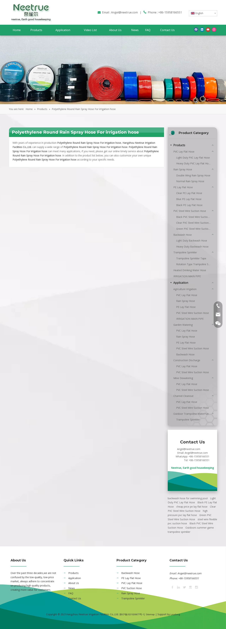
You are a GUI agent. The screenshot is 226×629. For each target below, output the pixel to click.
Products (179, 145)
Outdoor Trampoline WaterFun (191, 413)
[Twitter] (184, 587)
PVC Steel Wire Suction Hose (189, 211)
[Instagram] (214, 29)
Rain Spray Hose (182, 169)
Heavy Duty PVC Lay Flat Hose (193, 163)
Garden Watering (183, 324)
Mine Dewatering (183, 378)
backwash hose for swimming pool (188, 498)
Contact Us (74, 598)
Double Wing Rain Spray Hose (193, 175)
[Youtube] (208, 29)
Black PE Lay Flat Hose (189, 205)
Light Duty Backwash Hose (191, 240)
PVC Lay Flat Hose (183, 151)
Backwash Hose (182, 234)
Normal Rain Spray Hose (190, 181)
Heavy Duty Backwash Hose (192, 246)
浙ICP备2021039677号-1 (131, 614)
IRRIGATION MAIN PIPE (187, 276)
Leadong (175, 614)
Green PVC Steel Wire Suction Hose (195, 228)
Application (180, 283)
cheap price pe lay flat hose (191, 506)
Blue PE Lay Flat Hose (188, 199)
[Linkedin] (202, 29)
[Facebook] (196, 29)
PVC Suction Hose (131, 588)
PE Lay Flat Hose (183, 187)
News (71, 588)
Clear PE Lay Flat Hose (189, 193)
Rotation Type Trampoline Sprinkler (195, 264)
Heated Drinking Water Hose (189, 270)
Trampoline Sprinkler (185, 252)
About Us (73, 583)
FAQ (70, 593)
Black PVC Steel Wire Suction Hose (195, 217)
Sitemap (150, 614)
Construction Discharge (186, 360)
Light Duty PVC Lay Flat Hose (193, 157)
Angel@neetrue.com (124, 12)
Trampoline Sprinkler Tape (191, 258)
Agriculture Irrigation (185, 289)
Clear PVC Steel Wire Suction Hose (195, 222)
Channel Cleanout (183, 396)
